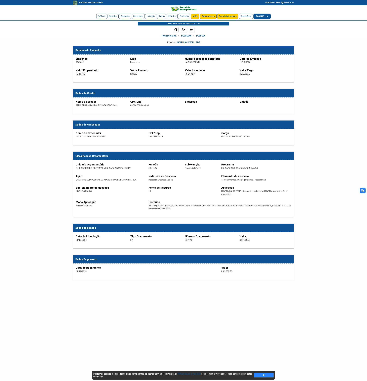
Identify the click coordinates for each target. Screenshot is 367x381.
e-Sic (195, 16)
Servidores (138, 16)
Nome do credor (86, 101)
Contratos (184, 16)
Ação (79, 176)
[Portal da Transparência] (183, 8)
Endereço (191, 101)
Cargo (225, 133)
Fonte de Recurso (160, 187)
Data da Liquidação (88, 236)
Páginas (260, 16)
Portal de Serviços (228, 16)
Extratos (172, 16)
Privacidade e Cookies (189, 374)
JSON (179, 42)
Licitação (151, 16)
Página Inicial (169, 36)
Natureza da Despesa (162, 176)
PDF (198, 42)
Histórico (154, 202)
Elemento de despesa (235, 176)
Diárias (162, 16)
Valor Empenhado (87, 70)
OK (264, 375)
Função (153, 164)
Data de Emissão (250, 58)
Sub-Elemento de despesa (92, 187)
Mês (133, 58)
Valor (243, 236)
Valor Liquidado (195, 70)
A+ (183, 29)
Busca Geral (246, 16)
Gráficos (101, 16)
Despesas (125, 16)
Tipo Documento (141, 236)
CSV (185, 42)
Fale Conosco (208, 16)
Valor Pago (246, 70)
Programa (227, 164)
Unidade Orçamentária (90, 164)
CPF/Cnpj (136, 101)
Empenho (82, 58)
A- (191, 29)
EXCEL (191, 42)
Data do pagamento (88, 267)
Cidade (244, 101)
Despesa (200, 36)
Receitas (113, 16)
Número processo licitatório (202, 58)
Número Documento (197, 236)
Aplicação (227, 187)
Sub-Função (192, 164)
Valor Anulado (139, 70)
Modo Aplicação (86, 202)
